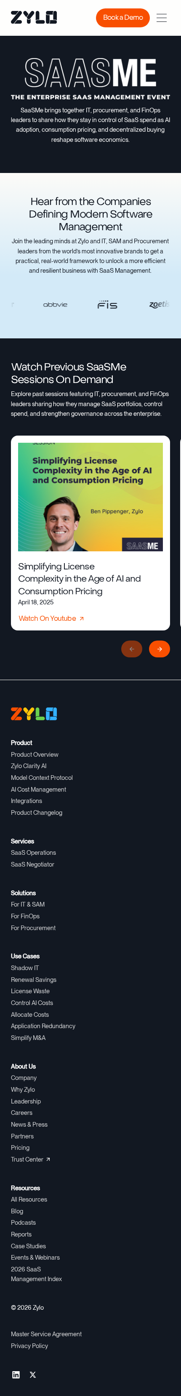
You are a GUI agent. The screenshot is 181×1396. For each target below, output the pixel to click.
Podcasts (23, 1222)
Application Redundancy (43, 1026)
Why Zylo (23, 1089)
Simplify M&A (28, 1038)
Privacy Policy (29, 1346)
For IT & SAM (28, 904)
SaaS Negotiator (32, 864)
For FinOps (25, 916)
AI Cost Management (38, 789)
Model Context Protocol (42, 778)
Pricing (20, 1147)
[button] (161, 18)
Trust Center (27, 1159)
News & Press (29, 1124)
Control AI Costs (32, 1003)
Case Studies (28, 1246)
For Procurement (33, 928)
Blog (17, 1211)
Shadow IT (25, 968)
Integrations (26, 801)
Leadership (26, 1101)
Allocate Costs (30, 1014)
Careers (21, 1113)
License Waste (30, 991)
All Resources (29, 1199)
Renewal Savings (33, 980)
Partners (22, 1136)
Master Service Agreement (46, 1334)
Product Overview (35, 754)
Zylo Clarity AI (28, 766)
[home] (28, 18)
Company (24, 1078)
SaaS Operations (33, 852)
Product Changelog (36, 812)
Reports (21, 1234)
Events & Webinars (35, 1257)
